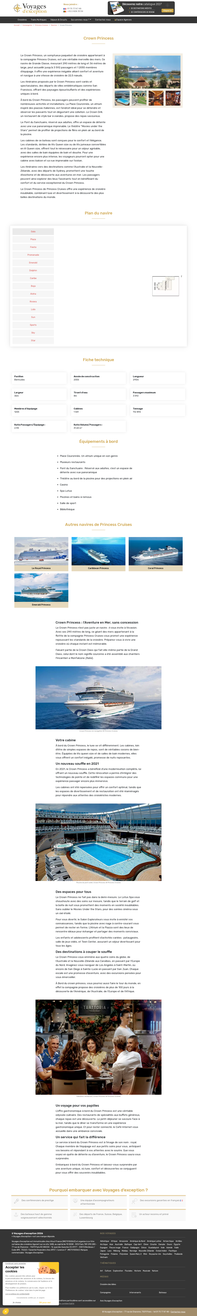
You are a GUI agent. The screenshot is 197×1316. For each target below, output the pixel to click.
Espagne (103, 1247)
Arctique (104, 1244)
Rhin (145, 1254)
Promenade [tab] (33, 255)
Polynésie (124, 1254)
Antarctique (168, 1241)
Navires (54, 25)
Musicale (146, 1271)
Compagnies (27, 25)
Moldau (125, 1251)
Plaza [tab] (33, 239)
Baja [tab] (33, 286)
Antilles (179, 1241)
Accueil (17, 25)
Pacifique (173, 1251)
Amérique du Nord (137, 1241)
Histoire (137, 1271)
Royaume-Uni (155, 1254)
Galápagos (134, 1247)
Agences (124, 20)
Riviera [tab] (33, 301)
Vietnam (104, 1257)
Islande (169, 1247)
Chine (146, 1244)
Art (101, 1271)
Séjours (59, 20)
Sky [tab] (33, 332)
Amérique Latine (154, 1241)
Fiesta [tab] (33, 247)
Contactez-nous (103, 20)
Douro (169, 1244)
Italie (176, 1247)
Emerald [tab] (33, 262)
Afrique (114, 1241)
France (125, 1247)
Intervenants (135, 1292)
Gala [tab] (33, 231)
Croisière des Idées (108, 1284)
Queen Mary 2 (136, 1254)
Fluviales (128, 1271)
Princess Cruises (41, 25)
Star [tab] (33, 340)
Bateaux (163, 1292)
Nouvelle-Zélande (146, 1251)
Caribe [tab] (33, 278)
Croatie (153, 1244)
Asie (111, 1244)
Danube (162, 1244)
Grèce (143, 1247)
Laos (109, 1251)
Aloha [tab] (33, 294)
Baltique (128, 1244)
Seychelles (167, 1254)
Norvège (133, 1251)
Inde (163, 1247)
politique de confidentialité (62, 1303)
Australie (119, 1244)
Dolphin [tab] (33, 270)
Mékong (116, 1251)
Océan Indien (161, 1251)
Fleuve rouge (114, 1247)
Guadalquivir (153, 1247)
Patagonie (104, 1254)
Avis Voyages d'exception (111, 1301)
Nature (155, 1271)
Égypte (177, 1244)
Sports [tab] (33, 325)
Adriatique (104, 1241)
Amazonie (123, 1241)
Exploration (118, 1271)
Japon (103, 1251)
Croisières (22, 20)
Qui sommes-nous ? (80, 20)
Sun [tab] (33, 317)
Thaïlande (178, 1254)
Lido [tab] (33, 309)
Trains (39, 20)
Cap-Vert (138, 1244)
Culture (108, 1271)
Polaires (114, 1254)
